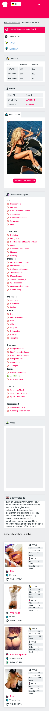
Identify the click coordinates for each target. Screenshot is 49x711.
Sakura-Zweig (15, 290)
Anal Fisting (15, 376)
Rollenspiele (15, 331)
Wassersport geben (18, 407)
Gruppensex (15, 214)
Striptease (14, 300)
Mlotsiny (13, 49)
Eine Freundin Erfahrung (19, 352)
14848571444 (16, 662)
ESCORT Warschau (12, 22)
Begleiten (14, 235)
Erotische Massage (17, 266)
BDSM (12, 321)
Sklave (13, 324)
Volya (12, 42)
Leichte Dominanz (17, 317)
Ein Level (13, 207)
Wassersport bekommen (20, 411)
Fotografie (14, 238)
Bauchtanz (14, 304)
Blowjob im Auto (16, 359)
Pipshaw (13, 252)
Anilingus (14, 366)
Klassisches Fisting (18, 372)
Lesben (13, 307)
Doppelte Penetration (18, 218)
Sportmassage (16, 283)
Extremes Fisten (16, 379)
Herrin (12, 314)
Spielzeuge (14, 221)
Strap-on (13, 328)
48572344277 (16, 704)
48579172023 (16, 37)
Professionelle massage (19, 262)
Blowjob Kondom (17, 349)
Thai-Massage (16, 273)
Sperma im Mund (17, 390)
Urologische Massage (19, 269)
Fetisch (13, 224)
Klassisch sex (15, 204)
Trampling (14, 338)
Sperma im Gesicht (17, 397)
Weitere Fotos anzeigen (24, 181)
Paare (12, 245)
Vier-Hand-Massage (18, 279)
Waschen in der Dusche (19, 249)
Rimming (13, 255)
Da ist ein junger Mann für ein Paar (23, 242)
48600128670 (16, 620)
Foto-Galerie (14, 115)
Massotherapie (16, 276)
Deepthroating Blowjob (19, 355)
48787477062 (16, 579)
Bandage (13, 334)
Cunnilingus (14, 362)
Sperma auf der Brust (18, 393)
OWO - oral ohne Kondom (20, 211)
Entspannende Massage (19, 286)
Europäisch (30, 100)
